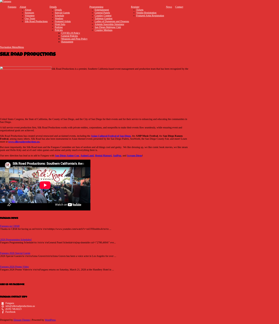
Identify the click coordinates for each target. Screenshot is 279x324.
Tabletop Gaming (103, 18)
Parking (59, 27)
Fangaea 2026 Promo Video (14, 266)
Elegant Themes (22, 320)
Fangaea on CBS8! (10, 226)
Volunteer (30, 15)
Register (135, 6)
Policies (59, 30)
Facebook (10, 311)
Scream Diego (134, 155)
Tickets (139, 9)
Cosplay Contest (103, 15)
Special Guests (62, 12)
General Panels (102, 12)
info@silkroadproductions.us (20, 306)
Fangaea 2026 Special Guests (15, 253)
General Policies (69, 36)
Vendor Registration (146, 12)
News (169, 6)
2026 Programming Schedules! (16, 239)
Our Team (30, 18)
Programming (96, 6)
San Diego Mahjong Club (108, 27)
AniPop (117, 155)
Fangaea (12, 6)
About (23, 6)
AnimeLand (87, 155)
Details (53, 6)
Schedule (59, 15)
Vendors (59, 18)
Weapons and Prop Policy (74, 38)
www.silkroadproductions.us (24, 141)
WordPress (50, 320)
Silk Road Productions (36, 21)
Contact (179, 6)
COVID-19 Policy (70, 33)
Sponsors (29, 12)
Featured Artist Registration (150, 15)
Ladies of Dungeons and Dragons (112, 21)
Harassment (67, 41)
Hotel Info (60, 24)
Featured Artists (63, 21)
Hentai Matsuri (103, 155)
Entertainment (102, 9)
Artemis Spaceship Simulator (109, 24)
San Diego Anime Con (67, 155)
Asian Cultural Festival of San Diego (111, 136)
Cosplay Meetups (103, 30)
